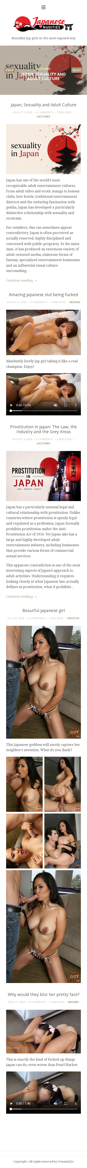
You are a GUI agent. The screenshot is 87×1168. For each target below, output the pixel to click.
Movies (75, 302)
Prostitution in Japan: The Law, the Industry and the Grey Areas (43, 429)
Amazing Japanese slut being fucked (43, 294)
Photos (73, 618)
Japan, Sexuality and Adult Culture (43, 76)
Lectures (43, 69)
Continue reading (21, 280)
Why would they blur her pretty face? (43, 994)
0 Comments (44, 112)
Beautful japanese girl (43, 610)
